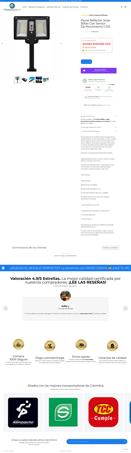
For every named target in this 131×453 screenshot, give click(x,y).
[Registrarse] (125, 441)
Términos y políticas (9, 451)
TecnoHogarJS (67, 451)
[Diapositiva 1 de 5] (17, 80)
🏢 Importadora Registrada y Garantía (91, 127)
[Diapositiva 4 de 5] (39, 80)
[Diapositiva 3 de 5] (32, 80)
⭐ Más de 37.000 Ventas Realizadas (90, 131)
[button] (5, 308)
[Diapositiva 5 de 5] (46, 80)
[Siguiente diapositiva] (61, 44)
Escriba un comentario (110, 248)
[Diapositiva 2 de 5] (24, 80)
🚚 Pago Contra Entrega (87, 116)
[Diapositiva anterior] (2, 44)
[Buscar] (122, 7)
